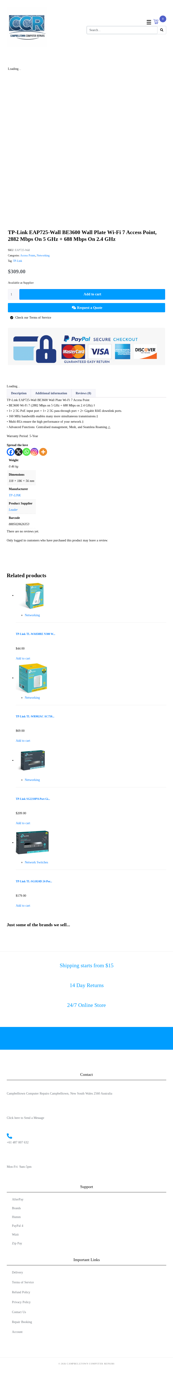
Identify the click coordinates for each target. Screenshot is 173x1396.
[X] (19, 452)
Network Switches (36, 862)
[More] (43, 452)
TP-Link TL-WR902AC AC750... (35, 716)
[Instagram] (34, 452)
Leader (13, 509)
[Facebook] (11, 452)
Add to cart (92, 294)
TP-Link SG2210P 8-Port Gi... (33, 799)
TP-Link (17, 260)
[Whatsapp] (26, 452)
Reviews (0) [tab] (83, 393)
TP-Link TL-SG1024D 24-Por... (34, 881)
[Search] (161, 30)
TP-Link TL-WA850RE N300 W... (35, 634)
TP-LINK (15, 495)
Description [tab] (19, 393)
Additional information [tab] (51, 393)
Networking (43, 255)
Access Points (27, 255)
